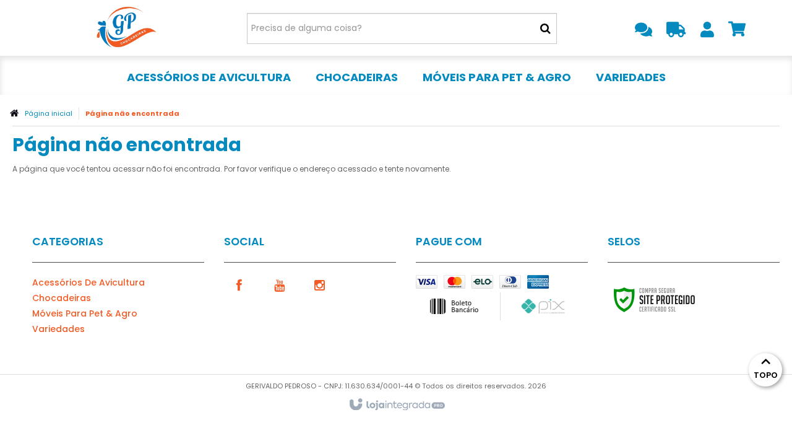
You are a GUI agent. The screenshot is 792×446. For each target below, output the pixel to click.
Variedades (58, 329)
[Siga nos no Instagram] (319, 284)
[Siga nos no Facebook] (239, 284)
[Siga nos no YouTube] (279, 284)
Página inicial (48, 113)
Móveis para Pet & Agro (84, 313)
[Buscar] (545, 28)
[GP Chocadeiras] (124, 28)
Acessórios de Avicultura (88, 282)
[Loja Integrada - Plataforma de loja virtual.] (396, 405)
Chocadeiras (61, 298)
